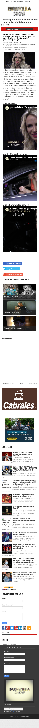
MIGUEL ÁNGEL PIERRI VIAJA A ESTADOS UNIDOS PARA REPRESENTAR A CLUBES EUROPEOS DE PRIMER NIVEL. (24, 469)
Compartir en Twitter (13, 269)
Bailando (16, 47)
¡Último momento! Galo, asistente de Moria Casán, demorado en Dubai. (24, 574)
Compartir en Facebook (14, 263)
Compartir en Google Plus (14, 274)
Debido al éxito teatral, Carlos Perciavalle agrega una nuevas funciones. (22, 454)
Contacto (27, 2)
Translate (17, 711)
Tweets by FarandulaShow (9, 644)
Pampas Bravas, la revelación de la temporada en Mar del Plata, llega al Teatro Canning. (24, 546)
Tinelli (23, 49)
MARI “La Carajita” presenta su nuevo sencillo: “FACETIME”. (24, 534)
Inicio (7, 2)
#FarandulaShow (7, 47)
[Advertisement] (21, 254)
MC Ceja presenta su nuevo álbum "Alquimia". (23, 507)
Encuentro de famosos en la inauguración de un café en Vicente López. (23, 520)
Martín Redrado (16, 49)
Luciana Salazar (7, 49)
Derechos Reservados (17, 2)
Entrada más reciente (8, 383)
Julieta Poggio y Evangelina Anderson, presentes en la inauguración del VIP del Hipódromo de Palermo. (24, 482)
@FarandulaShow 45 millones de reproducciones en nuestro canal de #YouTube (19, 45)
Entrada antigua (33, 383)
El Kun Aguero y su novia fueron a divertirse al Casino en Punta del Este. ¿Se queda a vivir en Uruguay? (23, 560)
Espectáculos (23, 47)
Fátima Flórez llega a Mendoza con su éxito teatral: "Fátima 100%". (24, 495)
